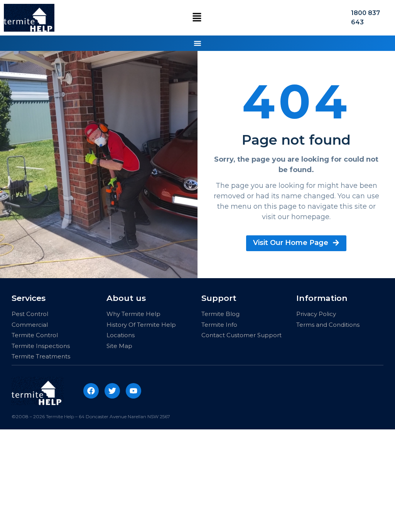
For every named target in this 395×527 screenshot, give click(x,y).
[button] (197, 17)
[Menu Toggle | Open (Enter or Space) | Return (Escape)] (197, 43)
